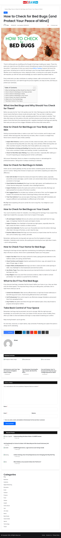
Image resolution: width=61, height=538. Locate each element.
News (5, 513)
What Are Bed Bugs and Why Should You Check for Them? (20, 90)
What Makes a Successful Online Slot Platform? (27, 462)
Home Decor (7, 505)
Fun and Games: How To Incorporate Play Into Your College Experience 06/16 (48, 371)
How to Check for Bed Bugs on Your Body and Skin (19, 92)
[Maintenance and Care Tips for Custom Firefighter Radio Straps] (12, 363)
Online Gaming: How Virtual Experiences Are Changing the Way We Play (34, 455)
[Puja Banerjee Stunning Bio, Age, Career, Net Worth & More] (30, 363)
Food (5, 497)
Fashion (6, 492)
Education (6, 487)
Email (5, 413)
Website (34, 413)
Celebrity (6, 482)
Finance (6, 495)
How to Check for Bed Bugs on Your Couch (17, 95)
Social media (7, 518)
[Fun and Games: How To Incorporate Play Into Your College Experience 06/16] (49, 363)
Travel (5, 526)
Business (6, 479)
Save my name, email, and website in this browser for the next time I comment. (25, 420)
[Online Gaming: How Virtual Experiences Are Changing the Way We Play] (8, 457)
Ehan (8, 25)
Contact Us (49, 535)
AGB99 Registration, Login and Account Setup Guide (29, 448)
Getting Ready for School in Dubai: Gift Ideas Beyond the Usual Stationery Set (26, 443)
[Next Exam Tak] (30, 2)
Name (5, 406)
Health (5, 503)
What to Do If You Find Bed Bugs (14, 99)
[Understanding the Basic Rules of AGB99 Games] (8, 439)
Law (5, 508)
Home (6, 9)
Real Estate (6, 516)
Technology (6, 524)
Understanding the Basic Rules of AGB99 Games (27, 436)
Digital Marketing (8, 484)
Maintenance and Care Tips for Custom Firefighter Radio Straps (12, 371)
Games (5, 500)
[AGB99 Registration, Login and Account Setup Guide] (8, 450)
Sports (5, 521)
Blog (10, 9)
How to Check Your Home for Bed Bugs (16, 97)
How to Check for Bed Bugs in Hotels (15, 93)
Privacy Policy (56, 535)
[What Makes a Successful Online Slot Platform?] (8, 464)
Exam (5, 490)
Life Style (6, 511)
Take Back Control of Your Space (14, 101)
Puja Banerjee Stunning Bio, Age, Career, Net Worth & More (30, 371)
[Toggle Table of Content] (34, 88)
